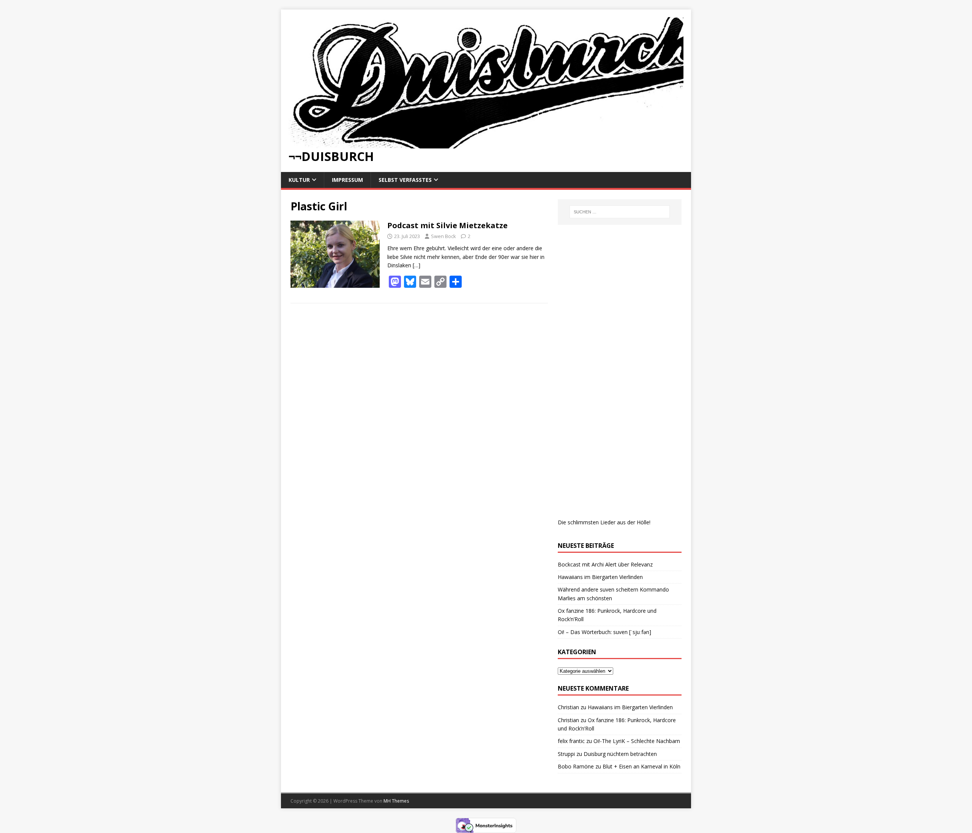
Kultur (299, 179)
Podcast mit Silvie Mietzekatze (447, 225)
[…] (416, 265)
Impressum (347, 179)
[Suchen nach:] (619, 211)
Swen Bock (443, 236)
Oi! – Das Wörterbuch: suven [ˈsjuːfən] (604, 632)
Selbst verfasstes (405, 179)
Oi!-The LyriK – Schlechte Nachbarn (636, 741)
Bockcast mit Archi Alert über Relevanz (605, 564)
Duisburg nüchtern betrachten (620, 753)
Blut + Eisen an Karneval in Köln (641, 766)
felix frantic (571, 741)
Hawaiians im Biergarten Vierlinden (600, 577)
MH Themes (396, 801)
